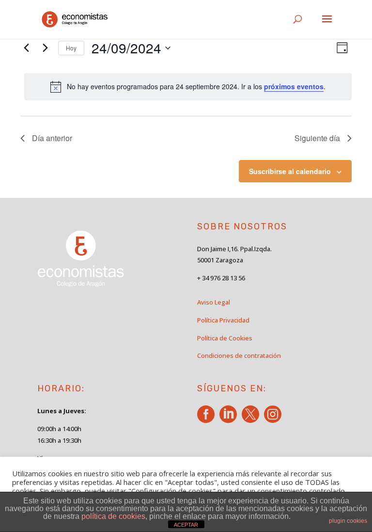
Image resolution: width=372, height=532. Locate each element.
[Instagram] (274, 419)
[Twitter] (252, 419)
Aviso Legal (213, 302)
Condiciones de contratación (239, 355)
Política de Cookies (224, 338)
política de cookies (113, 516)
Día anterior (52, 138)
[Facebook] (207, 419)
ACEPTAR (186, 525)
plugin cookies (348, 520)
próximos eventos (294, 86)
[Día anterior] (26, 48)
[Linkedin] (229, 419)
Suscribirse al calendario (290, 171)
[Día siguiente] (45, 48)
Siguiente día (317, 138)
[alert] (188, 86)
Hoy (71, 48)
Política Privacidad (223, 320)
